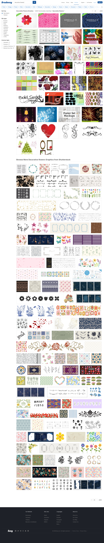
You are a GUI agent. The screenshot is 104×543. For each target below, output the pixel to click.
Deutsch (59, 522)
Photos (67, 2)
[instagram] (23, 531)
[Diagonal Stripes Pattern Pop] (94, 68)
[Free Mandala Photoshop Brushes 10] (70, 20)
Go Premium (89, 2)
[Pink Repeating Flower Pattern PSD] (48, 20)
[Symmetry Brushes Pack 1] (54, 53)
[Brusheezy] (7, 2)
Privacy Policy (83, 531)
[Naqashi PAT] (49, 36)
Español (59, 517)
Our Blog (75, 519)
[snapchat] (25, 531)
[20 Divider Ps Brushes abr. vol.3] (27, 36)
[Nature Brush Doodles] (25, 68)
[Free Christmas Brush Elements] (26, 147)
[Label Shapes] (74, 98)
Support (46, 519)
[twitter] (18, 531)
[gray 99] (35, 53)
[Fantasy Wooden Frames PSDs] (46, 147)
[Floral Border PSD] (79, 68)
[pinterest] (20, 531)
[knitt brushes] (92, 36)
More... (58, 524)
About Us (75, 515)
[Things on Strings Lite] (26, 114)
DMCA (45, 522)
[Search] (34, 2)
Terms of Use (75, 531)
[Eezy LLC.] (10, 530)
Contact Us (75, 522)
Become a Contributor (31, 522)
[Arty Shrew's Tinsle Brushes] (54, 98)
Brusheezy (28, 515)
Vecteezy (28, 517)
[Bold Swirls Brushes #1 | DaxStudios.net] (29, 98)
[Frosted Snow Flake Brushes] (47, 114)
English (58, 515)
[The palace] (79, 83)
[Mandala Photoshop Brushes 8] (92, 20)
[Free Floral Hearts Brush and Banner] (48, 131)
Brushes (76, 2)
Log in (94, 2)
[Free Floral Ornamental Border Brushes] (92, 131)
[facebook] (15, 531)
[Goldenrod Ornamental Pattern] (45, 68)
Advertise (46, 517)
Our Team (75, 517)
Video (72, 2)
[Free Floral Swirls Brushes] (26, 131)
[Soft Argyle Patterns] (26, 83)
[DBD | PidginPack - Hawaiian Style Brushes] (92, 114)
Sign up (100, 2)
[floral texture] (21, 53)
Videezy (28, 519)
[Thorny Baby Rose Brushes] (48, 83)
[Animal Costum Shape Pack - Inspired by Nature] (92, 53)
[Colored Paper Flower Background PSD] (26, 20)
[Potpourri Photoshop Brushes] (71, 36)
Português (59, 519)
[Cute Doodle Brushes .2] (73, 53)
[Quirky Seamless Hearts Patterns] (94, 98)
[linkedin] (28, 531)
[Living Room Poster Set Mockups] (69, 114)
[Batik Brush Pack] (95, 83)
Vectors (63, 2)
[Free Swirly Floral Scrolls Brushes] (70, 131)
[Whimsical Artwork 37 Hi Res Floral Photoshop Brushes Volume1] (63, 68)
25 (95, 11)
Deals (45, 515)
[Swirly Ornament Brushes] (64, 83)
